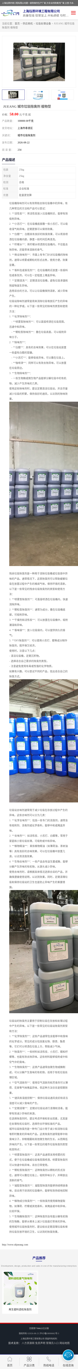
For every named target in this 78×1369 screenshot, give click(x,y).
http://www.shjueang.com (15, 1244)
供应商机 (28, 23)
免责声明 (40, 1343)
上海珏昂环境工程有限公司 (32, 1339)
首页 (17, 23)
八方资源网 (28, 1343)
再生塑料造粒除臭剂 (20, 1309)
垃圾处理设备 (43, 23)
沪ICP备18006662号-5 (49, 1333)
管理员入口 (52, 1343)
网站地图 (64, 1343)
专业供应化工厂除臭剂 (58, 1309)
